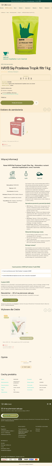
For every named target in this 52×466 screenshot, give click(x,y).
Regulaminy (3, 429)
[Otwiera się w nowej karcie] (47, 404)
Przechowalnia (21, 437)
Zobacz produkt (25, 338)
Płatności (38, 429)
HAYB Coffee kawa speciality (7, 64)
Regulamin (16, 303)
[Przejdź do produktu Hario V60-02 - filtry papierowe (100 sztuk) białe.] (18, 327)
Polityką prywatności (9, 305)
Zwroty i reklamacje (5, 432)
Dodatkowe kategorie (6, 450)
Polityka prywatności (6, 434)
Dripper (19, 12)
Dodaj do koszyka (17, 103)
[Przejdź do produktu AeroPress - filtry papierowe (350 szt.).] (18, 126)
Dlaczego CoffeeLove (6, 445)
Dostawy (38, 431)
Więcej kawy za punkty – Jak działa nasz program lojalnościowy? (25, 432)
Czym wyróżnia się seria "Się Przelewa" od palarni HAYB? (17, 271)
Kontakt (3, 443)
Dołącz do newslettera (10, 300)
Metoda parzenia (13, 12)
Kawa (8, 12)
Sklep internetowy (25, 464)
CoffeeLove (3, 12)
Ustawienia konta (22, 435)
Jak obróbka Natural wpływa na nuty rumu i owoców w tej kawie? (19, 275)
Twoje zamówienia (22, 429)
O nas (2, 446)
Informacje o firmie (5, 448)
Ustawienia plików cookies (7, 431)
